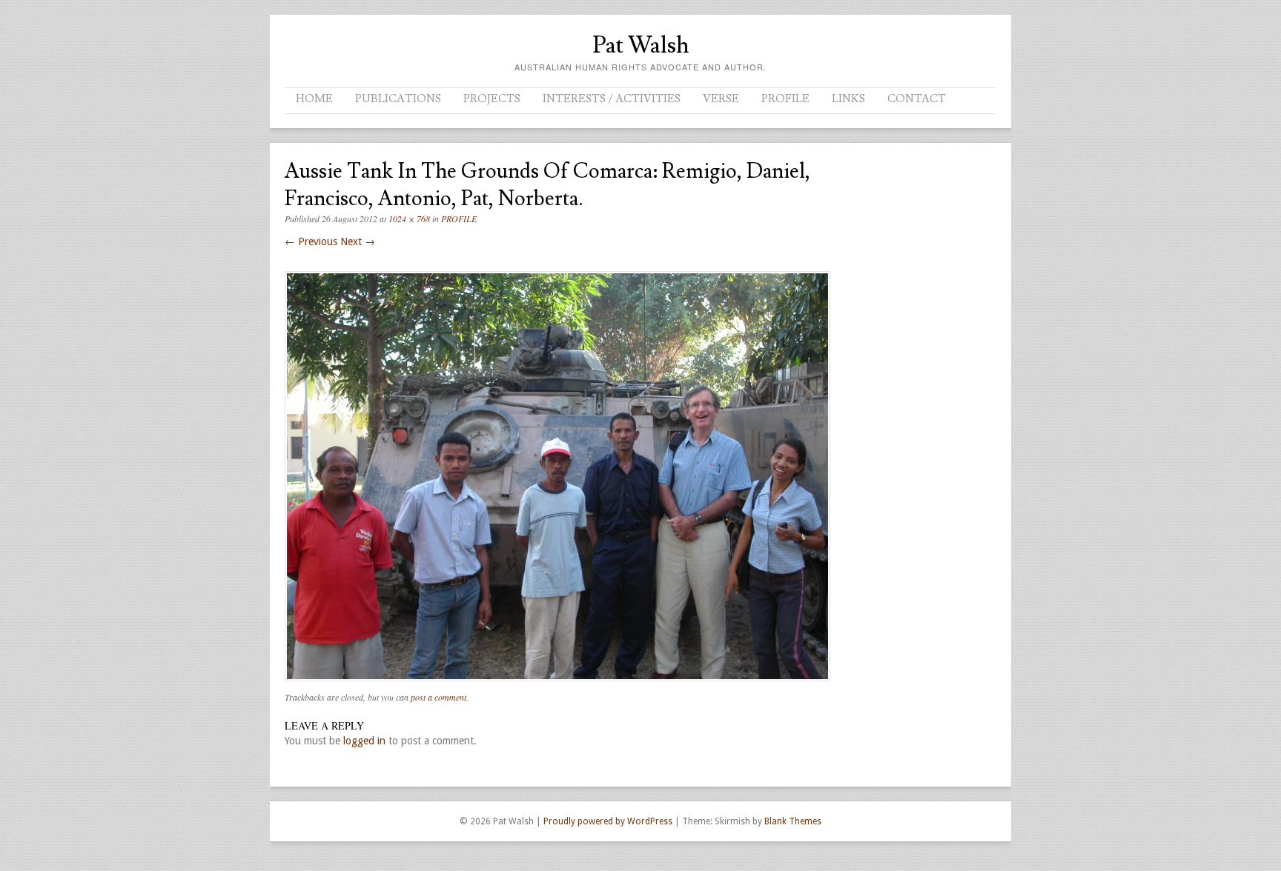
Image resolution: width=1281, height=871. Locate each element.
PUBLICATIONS (398, 99)
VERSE (721, 99)
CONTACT (916, 99)
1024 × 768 (409, 218)
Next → (357, 241)
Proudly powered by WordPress (607, 821)
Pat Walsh (640, 45)
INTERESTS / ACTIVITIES (612, 99)
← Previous (311, 241)
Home (314, 99)
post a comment (438, 697)
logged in (364, 741)
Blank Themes (792, 821)
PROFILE (785, 99)
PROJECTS (491, 99)
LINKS (848, 99)
